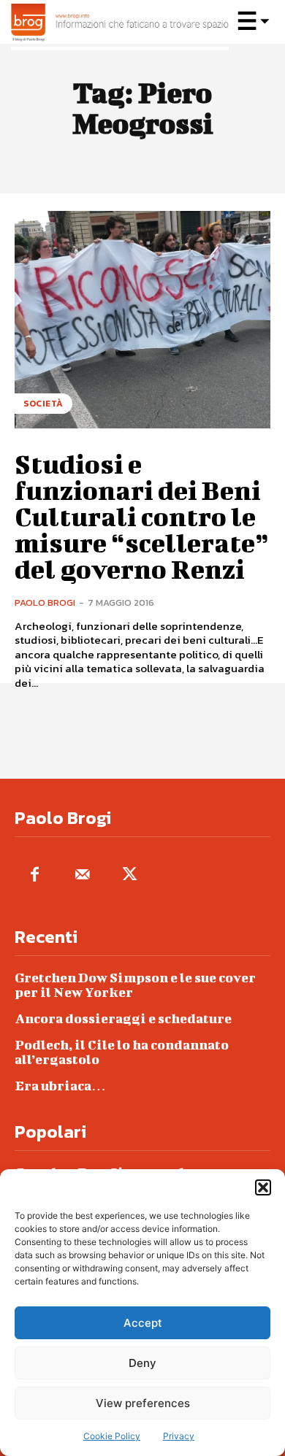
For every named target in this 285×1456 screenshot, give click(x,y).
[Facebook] (35, 875)
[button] (263, 1187)
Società (43, 403)
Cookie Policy (111, 1435)
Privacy (178, 1435)
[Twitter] (130, 875)
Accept (142, 1323)
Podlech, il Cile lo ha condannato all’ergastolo (122, 1052)
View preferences (143, 1403)
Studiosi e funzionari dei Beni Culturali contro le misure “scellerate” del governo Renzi (142, 516)
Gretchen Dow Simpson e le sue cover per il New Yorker (135, 985)
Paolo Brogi (45, 602)
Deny (142, 1363)
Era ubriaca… (60, 1085)
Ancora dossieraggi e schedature (123, 1018)
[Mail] (82, 875)
